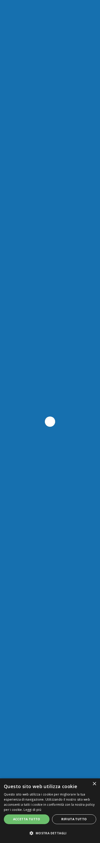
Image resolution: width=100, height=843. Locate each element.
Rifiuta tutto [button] (74, 819)
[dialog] (50, 810)
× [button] (94, 784)
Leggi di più (32, 810)
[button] (50, 833)
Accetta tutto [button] (26, 819)
